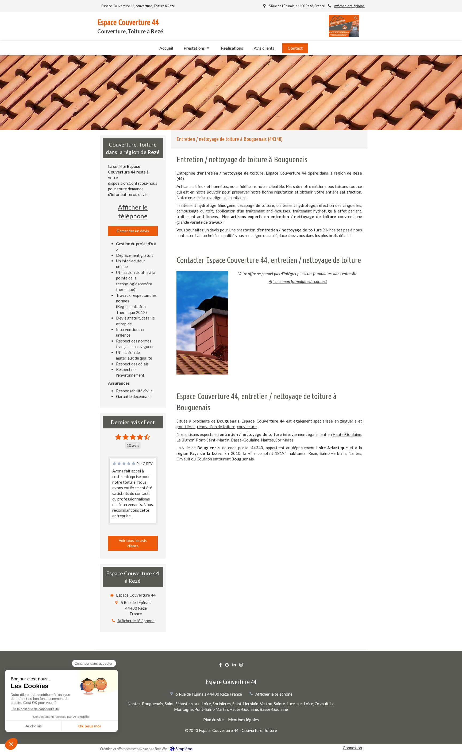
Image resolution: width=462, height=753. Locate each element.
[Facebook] (220, 666)
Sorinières (284, 439)
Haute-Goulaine (347, 434)
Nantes (267, 439)
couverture (247, 426)
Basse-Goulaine (245, 439)
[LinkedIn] (234, 666)
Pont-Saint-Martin (212, 439)
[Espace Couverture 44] (344, 35)
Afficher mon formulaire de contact (298, 281)
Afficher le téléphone (349, 6)
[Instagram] (241, 666)
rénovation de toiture (216, 426)
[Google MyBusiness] (227, 666)
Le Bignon (185, 439)
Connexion (352, 747)
